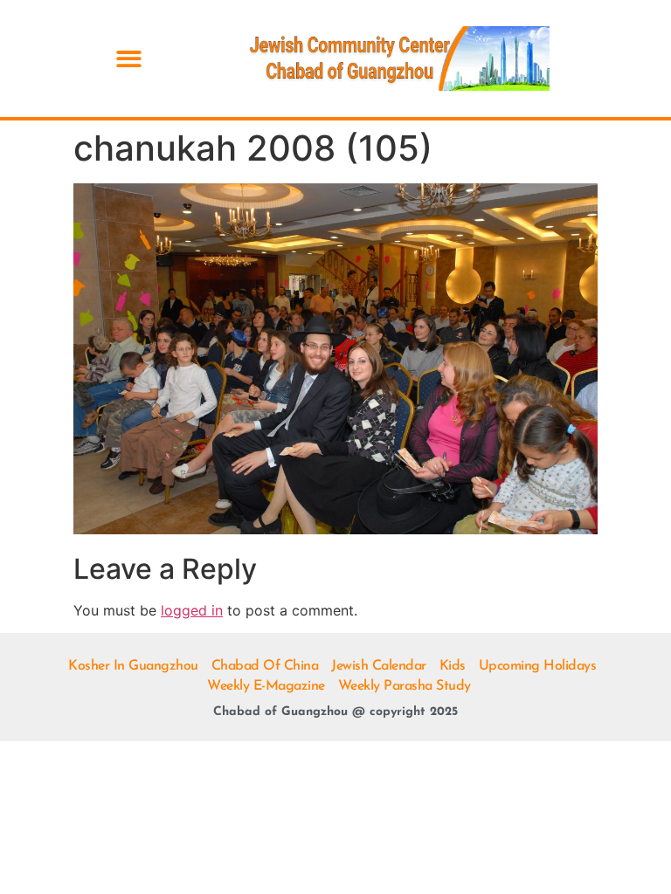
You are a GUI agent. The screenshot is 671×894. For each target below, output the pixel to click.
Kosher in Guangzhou (133, 666)
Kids (452, 666)
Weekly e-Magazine (266, 686)
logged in (192, 610)
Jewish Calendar (378, 666)
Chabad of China (265, 666)
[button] (128, 58)
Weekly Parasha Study (404, 686)
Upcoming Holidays (538, 666)
